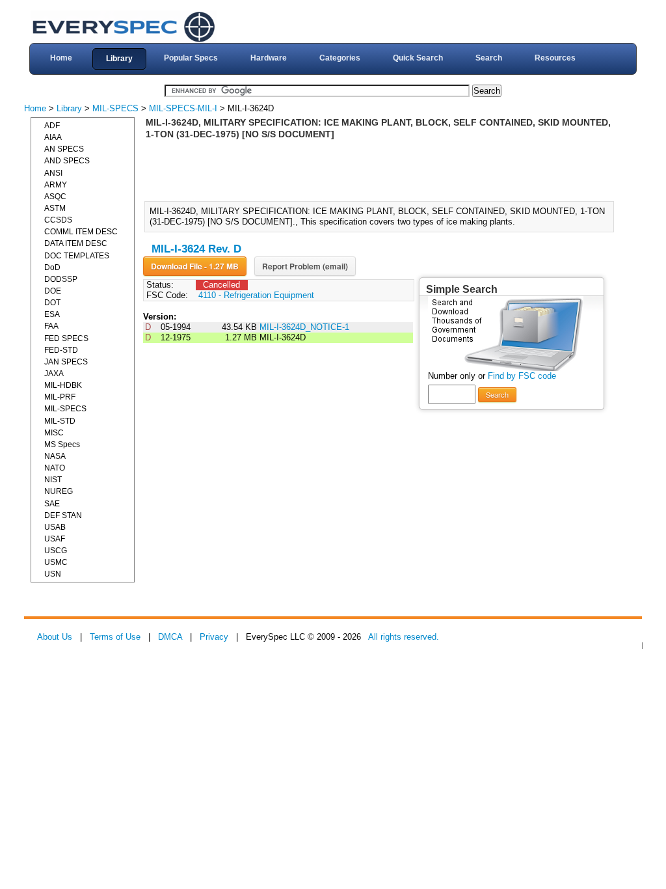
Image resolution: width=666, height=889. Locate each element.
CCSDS (58, 220)
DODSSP (60, 279)
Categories (339, 57)
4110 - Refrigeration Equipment (256, 295)
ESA (52, 314)
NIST (53, 479)
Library (119, 58)
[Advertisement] (383, 169)
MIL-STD (59, 421)
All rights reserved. (403, 637)
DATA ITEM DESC (75, 243)
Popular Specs (191, 57)
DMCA (170, 637)
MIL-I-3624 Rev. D (196, 249)
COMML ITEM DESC (81, 231)
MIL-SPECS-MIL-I (183, 108)
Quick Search (418, 57)
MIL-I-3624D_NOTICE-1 (304, 327)
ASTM (55, 208)
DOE (52, 290)
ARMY (55, 184)
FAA (51, 326)
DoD (52, 267)
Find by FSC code (522, 376)
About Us (54, 637)
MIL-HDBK (63, 385)
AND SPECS (67, 160)
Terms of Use (115, 637)
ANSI (53, 173)
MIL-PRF (59, 397)
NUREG (58, 491)
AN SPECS (64, 149)
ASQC (55, 196)
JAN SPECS (66, 361)
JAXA (54, 373)
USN (52, 574)
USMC (56, 562)
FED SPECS (66, 338)
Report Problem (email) (305, 266)
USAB (55, 527)
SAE (52, 503)
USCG (55, 550)
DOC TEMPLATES (76, 255)
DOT (52, 302)
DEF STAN (63, 515)
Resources (555, 57)
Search (488, 57)
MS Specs (62, 444)
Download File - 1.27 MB (195, 266)
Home (61, 57)
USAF (54, 538)
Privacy (214, 637)
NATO (54, 467)
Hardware (268, 57)
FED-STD (61, 350)
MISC (54, 432)
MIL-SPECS (115, 108)
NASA (55, 456)
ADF (52, 125)
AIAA (53, 137)
